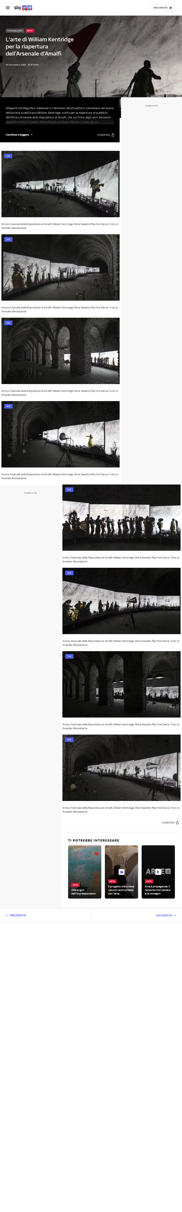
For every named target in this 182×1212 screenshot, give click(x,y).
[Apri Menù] (10, 8)
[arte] (25, 7)
